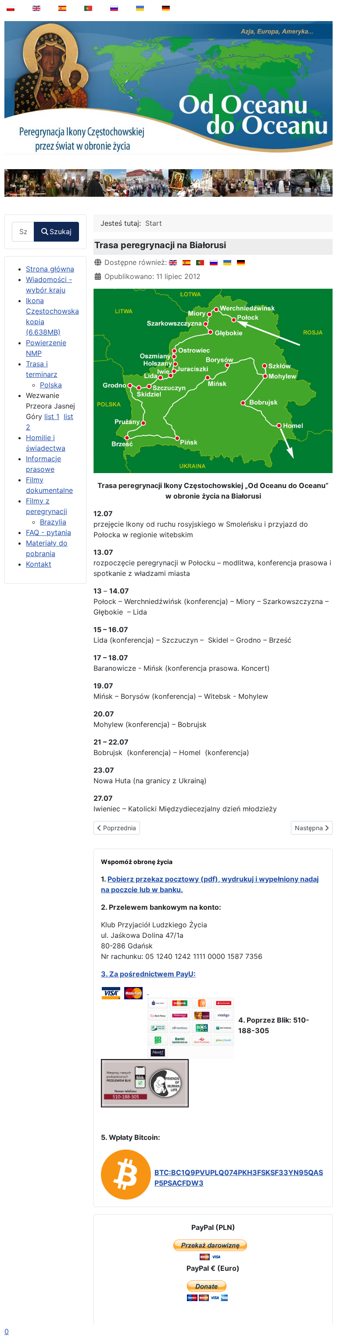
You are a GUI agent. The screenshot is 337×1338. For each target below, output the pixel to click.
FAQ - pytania (48, 532)
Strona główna (50, 268)
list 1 (51, 416)
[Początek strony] (324, 1309)
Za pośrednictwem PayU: (152, 973)
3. (105, 973)
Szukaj (61, 231)
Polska (51, 384)
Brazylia (53, 521)
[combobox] (23, 232)
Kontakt (38, 564)
